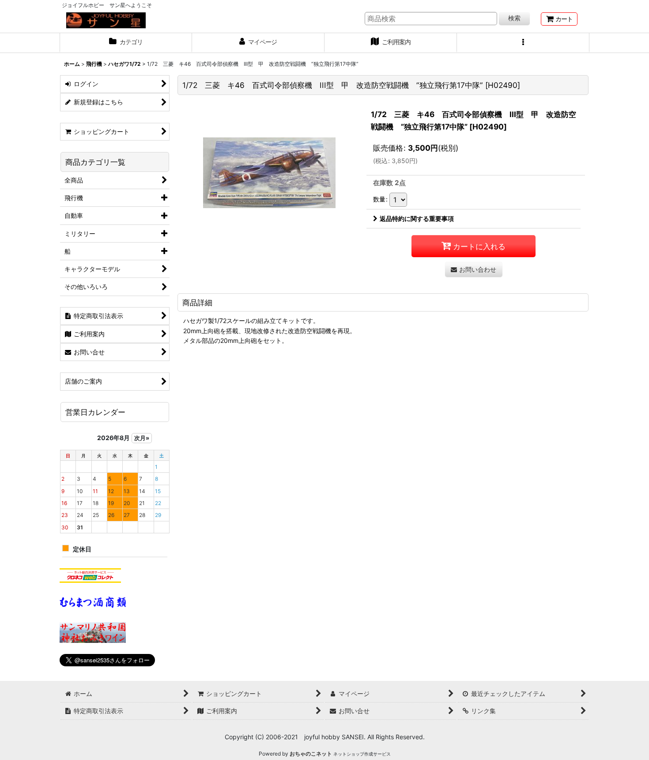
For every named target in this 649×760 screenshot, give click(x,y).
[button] (523, 43)
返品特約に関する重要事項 (417, 218)
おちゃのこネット (311, 753)
